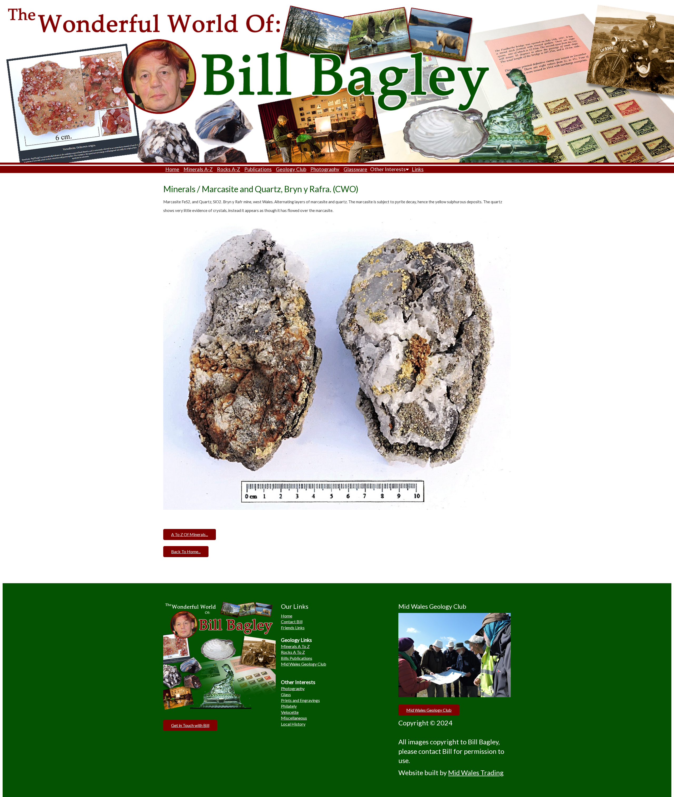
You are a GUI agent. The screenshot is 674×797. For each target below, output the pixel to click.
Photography (324, 169)
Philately (289, 706)
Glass (286, 694)
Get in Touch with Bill (190, 725)
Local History (293, 723)
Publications (258, 169)
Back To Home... (186, 551)
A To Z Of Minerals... (189, 534)
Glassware (355, 169)
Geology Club (291, 169)
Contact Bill (292, 621)
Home (172, 169)
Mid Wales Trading (476, 772)
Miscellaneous (294, 717)
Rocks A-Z (228, 169)
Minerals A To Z (295, 646)
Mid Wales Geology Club (303, 663)
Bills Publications (296, 658)
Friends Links (293, 627)
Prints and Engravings (300, 700)
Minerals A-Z (198, 169)
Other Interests (388, 169)
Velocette (290, 712)
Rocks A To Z (293, 652)
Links (418, 169)
